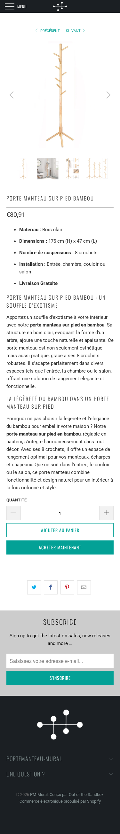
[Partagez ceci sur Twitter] (34, 587)
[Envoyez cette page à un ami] (84, 587)
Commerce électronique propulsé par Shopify (60, 801)
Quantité (16, 500)
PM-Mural (39, 794)
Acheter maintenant (60, 547)
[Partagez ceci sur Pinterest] (67, 587)
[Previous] (12, 94)
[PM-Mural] (60, 6)
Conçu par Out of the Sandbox (76, 794)
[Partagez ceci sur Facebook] (51, 587)
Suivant (74, 31)
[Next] (107, 94)
